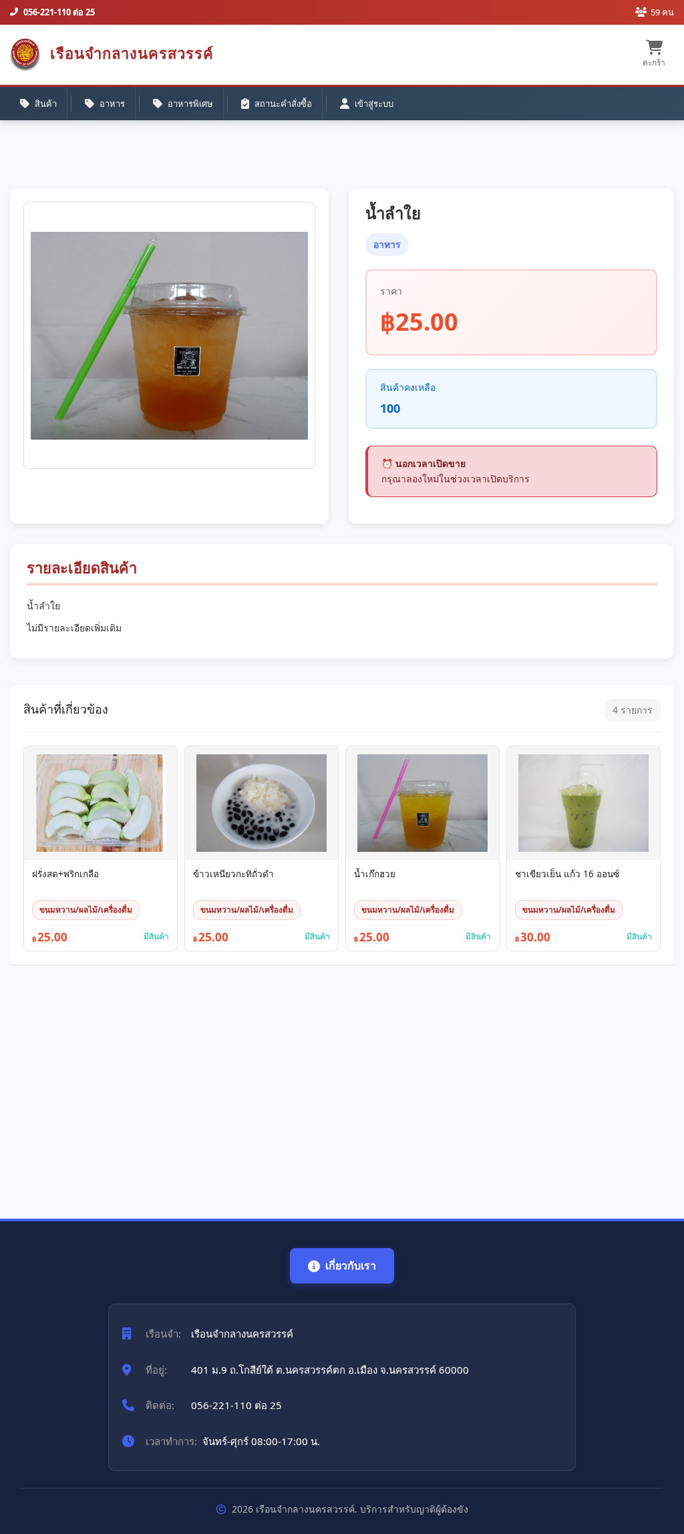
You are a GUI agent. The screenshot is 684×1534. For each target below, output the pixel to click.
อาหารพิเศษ (190, 104)
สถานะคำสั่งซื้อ (283, 104)
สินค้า (46, 104)
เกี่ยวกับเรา (350, 1265)
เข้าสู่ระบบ (374, 104)
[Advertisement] (342, 1085)
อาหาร (112, 104)
